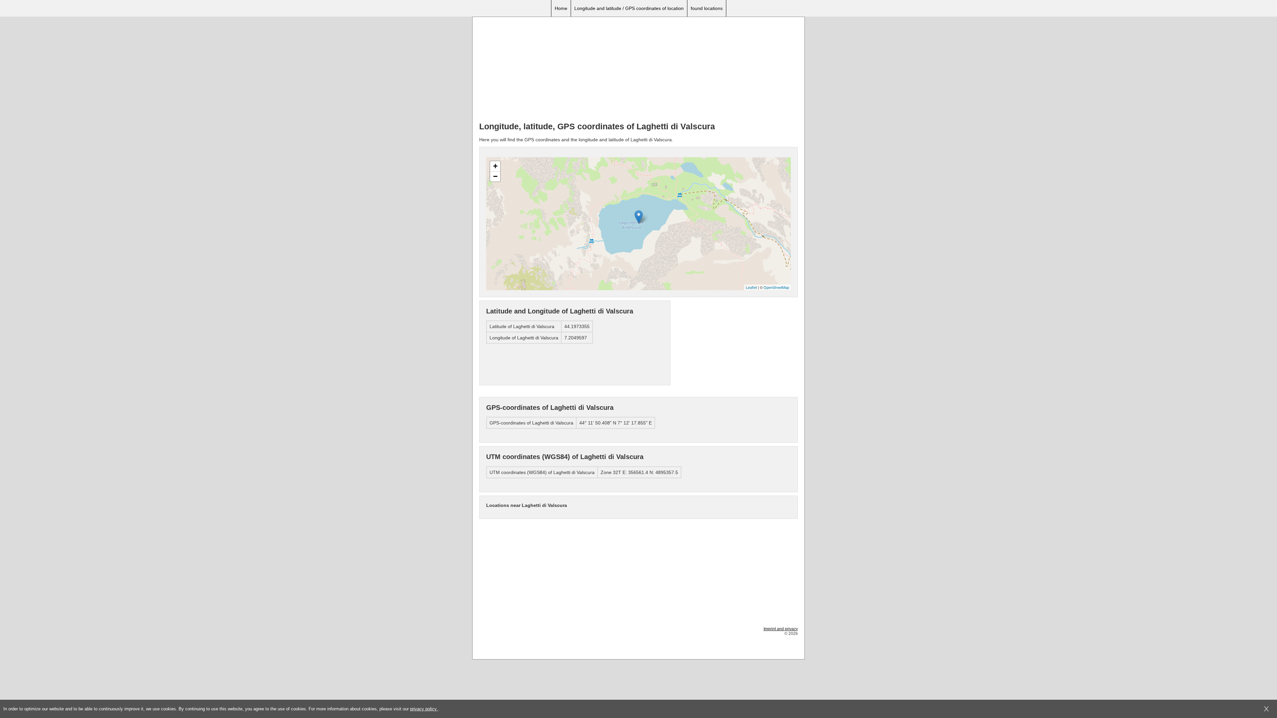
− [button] (495, 176)
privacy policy (424, 708)
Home (561, 8)
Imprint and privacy (781, 629)
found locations (707, 8)
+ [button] (495, 166)
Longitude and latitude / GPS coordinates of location (629, 8)
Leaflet (751, 287)
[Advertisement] (638, 70)
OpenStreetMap (776, 287)
